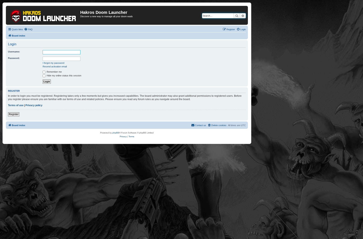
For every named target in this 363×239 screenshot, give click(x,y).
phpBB (115, 133)
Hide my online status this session (63, 75)
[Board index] (43, 15)
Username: (14, 51)
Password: (14, 58)
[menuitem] (28, 29)
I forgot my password (53, 63)
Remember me (54, 72)
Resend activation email (55, 66)
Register (13, 114)
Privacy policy (33, 105)
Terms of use (16, 105)
